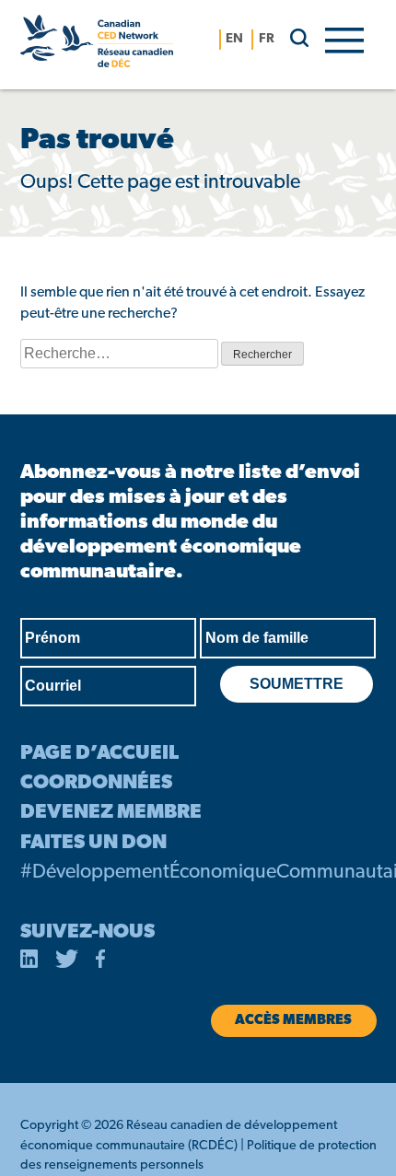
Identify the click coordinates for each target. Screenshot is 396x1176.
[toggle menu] (344, 39)
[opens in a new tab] (29, 962)
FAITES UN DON (93, 843)
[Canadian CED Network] (96, 45)
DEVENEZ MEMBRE (111, 812)
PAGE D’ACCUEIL (99, 753)
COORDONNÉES (96, 783)
